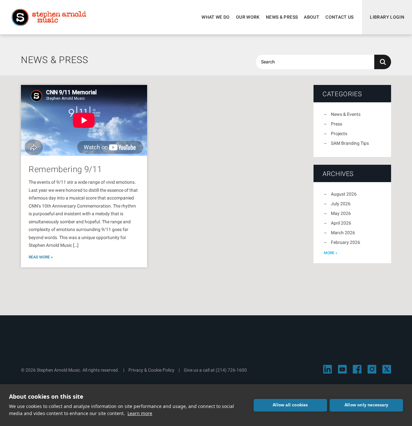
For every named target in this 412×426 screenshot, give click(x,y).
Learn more (139, 413)
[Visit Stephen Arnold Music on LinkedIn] (327, 369)
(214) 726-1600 (231, 370)
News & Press (282, 17)
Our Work (248, 17)
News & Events (345, 114)
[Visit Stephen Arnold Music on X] (386, 369)
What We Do (215, 17)
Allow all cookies (290, 405)
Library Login (387, 17)
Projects (339, 133)
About (311, 17)
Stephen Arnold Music (49, 17)
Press (336, 123)
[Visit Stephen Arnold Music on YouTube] (342, 369)
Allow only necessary (366, 405)
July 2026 (341, 203)
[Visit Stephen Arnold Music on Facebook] (357, 369)
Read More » (41, 257)
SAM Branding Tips (350, 143)
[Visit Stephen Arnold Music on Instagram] (372, 369)
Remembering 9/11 (65, 169)
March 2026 (343, 232)
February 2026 (345, 242)
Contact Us (339, 17)
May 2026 (341, 213)
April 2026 (341, 223)
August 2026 (344, 194)
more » (330, 253)
